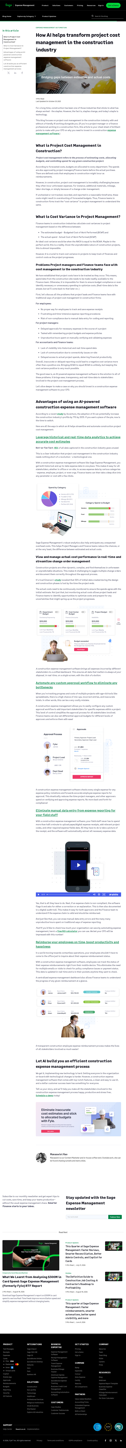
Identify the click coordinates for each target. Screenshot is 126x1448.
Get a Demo (113, 5)
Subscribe (115, 1217)
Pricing (80, 5)
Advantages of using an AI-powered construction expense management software (15, 56)
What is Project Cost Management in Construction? (12, 39)
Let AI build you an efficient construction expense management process (15, 66)
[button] (45, 5)
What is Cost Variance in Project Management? (13, 47)
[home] (22, 5)
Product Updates (49, 16)
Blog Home (6, 16)
